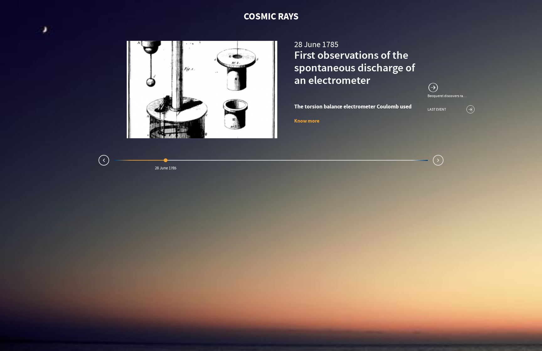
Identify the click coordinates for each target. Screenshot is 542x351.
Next (443, 159)
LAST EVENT (437, 110)
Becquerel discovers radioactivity (448, 96)
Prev (98, 161)
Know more (306, 121)
